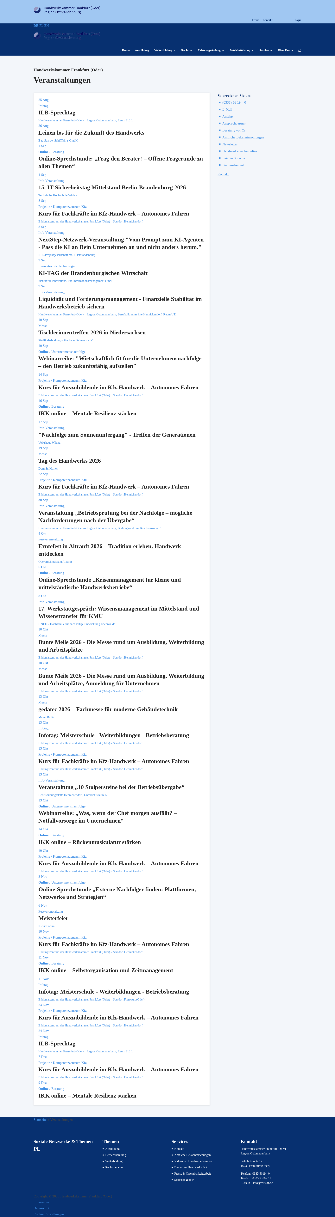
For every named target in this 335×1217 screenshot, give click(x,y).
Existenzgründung (209, 50)
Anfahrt (227, 116)
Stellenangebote (184, 1179)
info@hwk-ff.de (263, 1182)
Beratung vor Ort (234, 130)
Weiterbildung (163, 50)
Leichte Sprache (233, 158)
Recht (185, 50)
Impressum (41, 1202)
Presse (255, 20)
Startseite (40, 1120)
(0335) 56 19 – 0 (234, 102)
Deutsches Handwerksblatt (190, 1167)
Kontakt (268, 20)
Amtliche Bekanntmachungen (243, 137)
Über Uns (284, 50)
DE (36, 25)
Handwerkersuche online (239, 151)
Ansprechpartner (234, 123)
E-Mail (227, 109)
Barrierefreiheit (233, 165)
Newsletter (229, 144)
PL (41, 25)
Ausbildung (142, 50)
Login (298, 20)
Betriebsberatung (115, 1155)
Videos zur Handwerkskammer (193, 1161)
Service (264, 50)
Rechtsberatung (114, 1167)
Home (126, 50)
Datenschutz (42, 1208)
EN (46, 25)
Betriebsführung (240, 50)
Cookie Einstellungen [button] (49, 1214)
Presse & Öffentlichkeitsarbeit (192, 1173)
